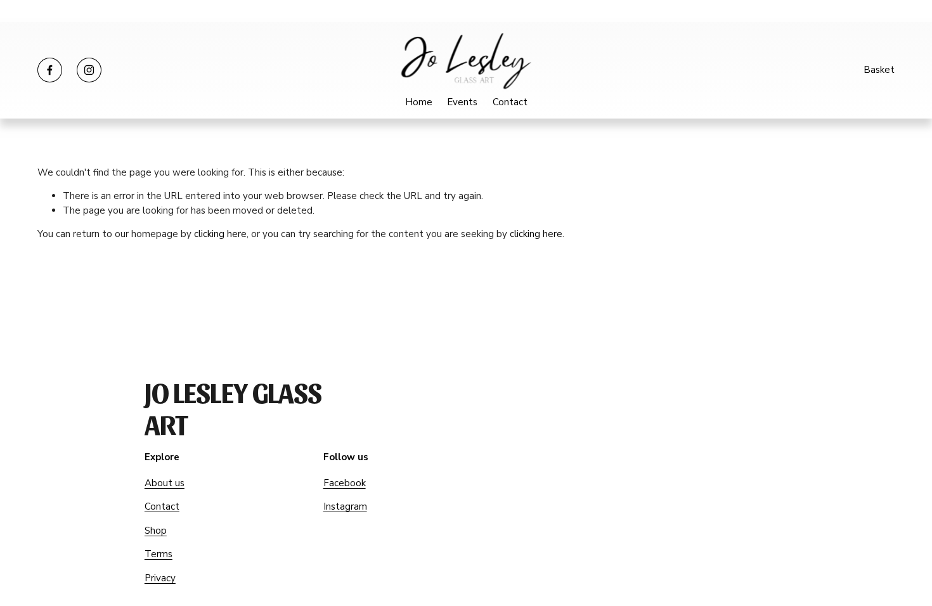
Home (418, 102)
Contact (510, 102)
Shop (156, 530)
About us (164, 483)
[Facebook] (49, 70)
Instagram (345, 506)
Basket (879, 69)
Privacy (160, 578)
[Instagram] (89, 70)
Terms (158, 554)
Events (462, 102)
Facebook (344, 483)
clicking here (220, 234)
